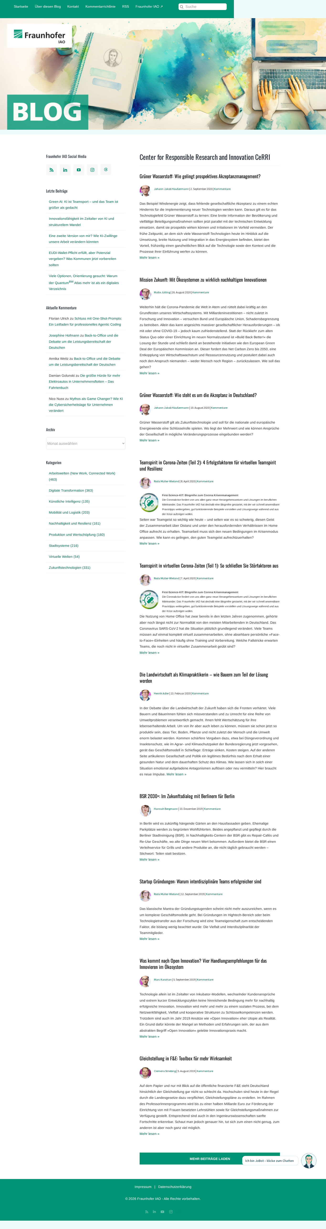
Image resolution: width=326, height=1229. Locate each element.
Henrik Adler (161, 693)
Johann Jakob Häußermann (171, 189)
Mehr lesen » (149, 257)
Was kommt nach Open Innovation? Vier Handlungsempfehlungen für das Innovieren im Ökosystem (203, 963)
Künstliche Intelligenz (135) (69, 501)
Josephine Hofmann (64, 335)
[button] (308, 1160)
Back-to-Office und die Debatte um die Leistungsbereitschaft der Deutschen (83, 341)
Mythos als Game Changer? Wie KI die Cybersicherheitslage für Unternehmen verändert (86, 405)
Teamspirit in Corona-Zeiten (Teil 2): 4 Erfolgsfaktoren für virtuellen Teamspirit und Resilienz (208, 465)
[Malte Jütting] (145, 291)
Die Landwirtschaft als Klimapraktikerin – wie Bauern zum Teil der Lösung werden (204, 677)
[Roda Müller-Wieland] (145, 480)
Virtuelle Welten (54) (64, 556)
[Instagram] (92, 169)
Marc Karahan (163, 979)
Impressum (143, 1187)
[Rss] (51, 169)
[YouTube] (78, 169)
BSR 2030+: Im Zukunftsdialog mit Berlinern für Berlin (187, 796)
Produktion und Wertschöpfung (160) (77, 535)
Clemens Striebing (165, 1071)
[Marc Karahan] (145, 979)
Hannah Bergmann (166, 808)
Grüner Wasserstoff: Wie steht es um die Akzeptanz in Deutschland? (198, 394)
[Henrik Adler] (145, 692)
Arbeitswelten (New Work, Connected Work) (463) (82, 476)
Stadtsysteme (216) (64, 545)
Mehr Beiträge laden (210, 1159)
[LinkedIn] (65, 169)
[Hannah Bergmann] (145, 808)
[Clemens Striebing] (145, 1070)
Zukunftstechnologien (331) (69, 567)
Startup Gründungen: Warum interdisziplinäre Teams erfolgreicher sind (200, 881)
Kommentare (222, 189)
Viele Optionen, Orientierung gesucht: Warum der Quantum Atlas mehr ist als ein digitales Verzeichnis (84, 282)
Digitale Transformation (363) (71, 490)
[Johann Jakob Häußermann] (145, 188)
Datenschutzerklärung (174, 1187)
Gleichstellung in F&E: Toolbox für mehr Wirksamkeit (186, 1058)
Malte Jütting (162, 292)
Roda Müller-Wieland (166, 481)
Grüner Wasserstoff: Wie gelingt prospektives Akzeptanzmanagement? (200, 176)
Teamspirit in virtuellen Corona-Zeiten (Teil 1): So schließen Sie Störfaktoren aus (209, 565)
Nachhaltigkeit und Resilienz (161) (74, 523)
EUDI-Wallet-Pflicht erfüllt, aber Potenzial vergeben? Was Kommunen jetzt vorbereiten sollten (82, 259)
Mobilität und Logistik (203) (69, 512)
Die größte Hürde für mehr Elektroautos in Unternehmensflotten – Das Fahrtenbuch (84, 381)
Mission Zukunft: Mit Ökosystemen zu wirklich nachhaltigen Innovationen (203, 279)
